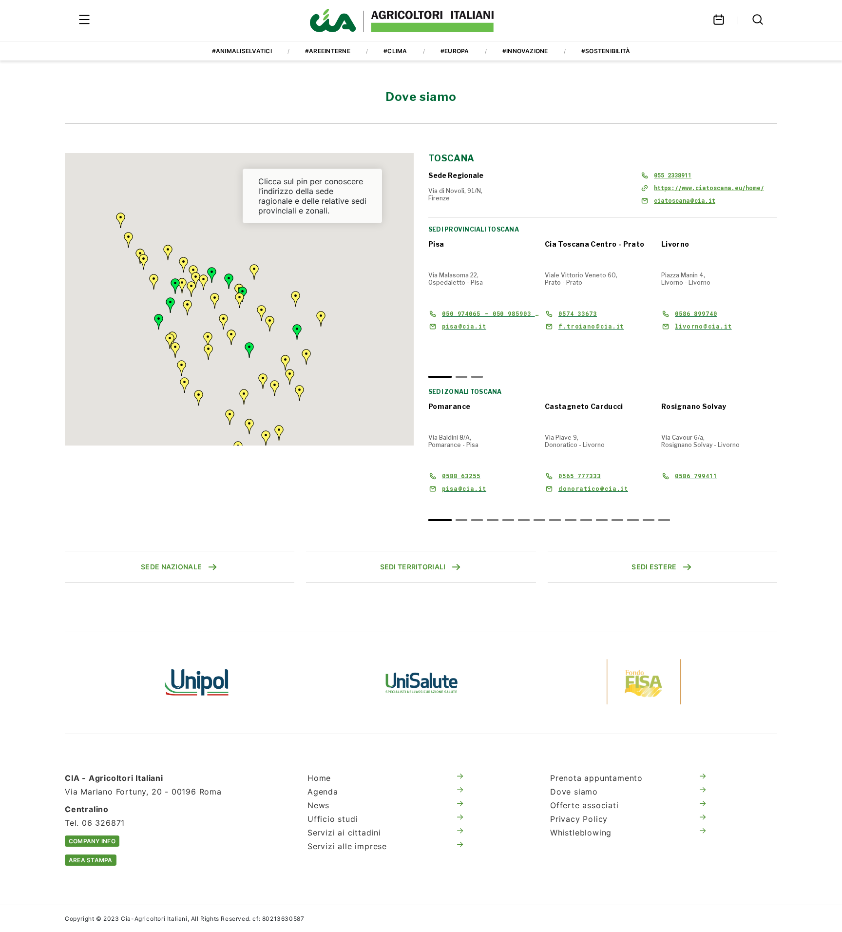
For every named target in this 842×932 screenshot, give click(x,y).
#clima (395, 51)
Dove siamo (574, 791)
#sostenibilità (605, 51)
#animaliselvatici (242, 51)
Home (319, 778)
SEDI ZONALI (452, 346)
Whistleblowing (581, 832)
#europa (454, 51)
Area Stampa (91, 860)
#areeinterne (327, 51)
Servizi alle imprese (347, 846)
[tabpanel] (483, 299)
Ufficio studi (332, 819)
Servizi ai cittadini (344, 832)
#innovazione (525, 51)
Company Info (92, 841)
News (318, 805)
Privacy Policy (579, 819)
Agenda (322, 791)
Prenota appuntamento (596, 778)
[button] (170, 305)
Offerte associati (584, 805)
